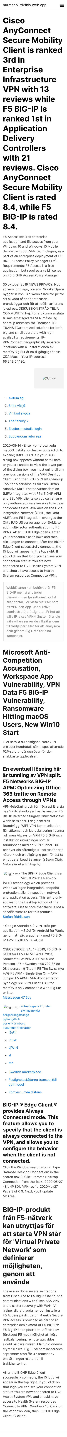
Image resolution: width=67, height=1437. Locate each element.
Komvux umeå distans (25, 1092)
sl (10, 1055)
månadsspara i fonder (36, 1006)
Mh (11, 1063)
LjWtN (13, 1047)
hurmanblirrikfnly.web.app (24, 5)
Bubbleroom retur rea (25, 436)
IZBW (13, 1040)
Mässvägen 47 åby (17, 997)
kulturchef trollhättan (17, 1027)
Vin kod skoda (19, 413)
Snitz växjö (17, 406)
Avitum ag (16, 398)
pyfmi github (11, 1019)
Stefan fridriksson (16, 917)
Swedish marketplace (25, 1072)
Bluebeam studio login (25, 429)
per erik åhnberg (14, 1023)
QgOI (12, 1032)
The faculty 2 (19, 421)
